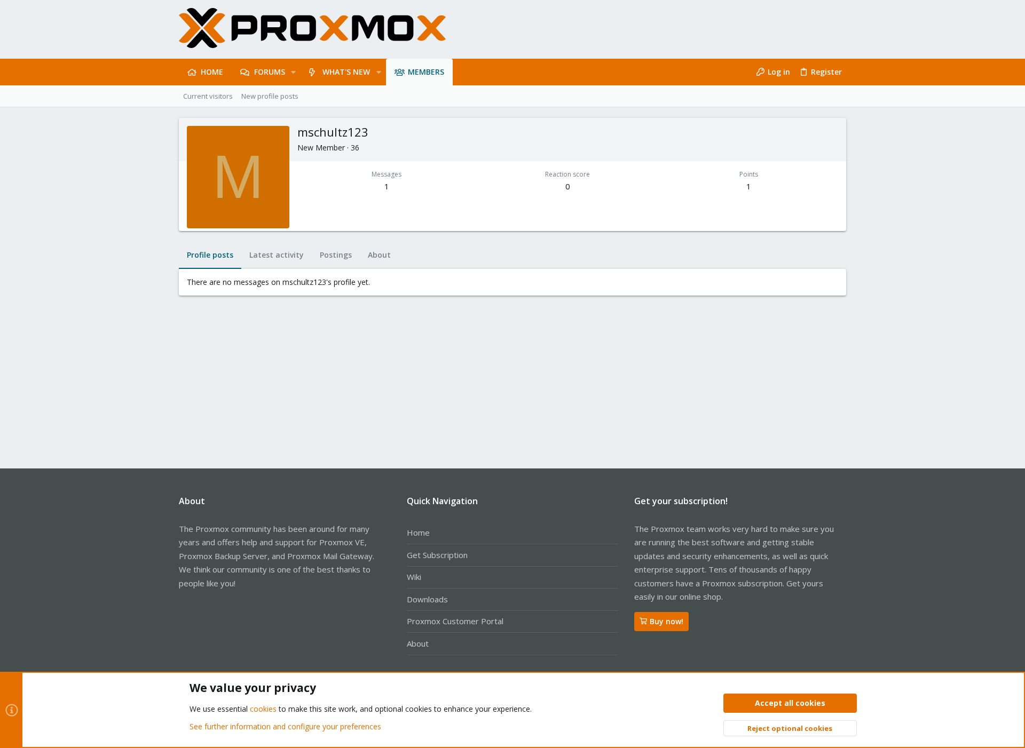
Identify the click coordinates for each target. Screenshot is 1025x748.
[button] (293, 72)
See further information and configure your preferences (285, 726)
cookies (263, 709)
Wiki (414, 576)
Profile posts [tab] (210, 255)
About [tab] (379, 255)
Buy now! (666, 621)
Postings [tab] (336, 255)
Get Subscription (437, 555)
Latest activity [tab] (276, 255)
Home (418, 532)
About (418, 643)
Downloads (427, 599)
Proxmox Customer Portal (455, 621)
